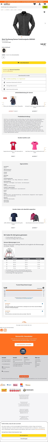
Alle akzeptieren (24, 435)
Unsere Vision (37, 359)
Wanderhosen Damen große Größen (24, 403)
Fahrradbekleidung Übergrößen (24, 394)
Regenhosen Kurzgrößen (24, 418)
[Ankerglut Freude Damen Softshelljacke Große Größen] (35, 100)
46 (3, 57)
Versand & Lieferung (28, 362)
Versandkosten (21, 378)
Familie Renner (27, 359)
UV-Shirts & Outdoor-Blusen (24, 419)
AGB (36, 362)
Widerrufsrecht (38, 361)
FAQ (25, 361)
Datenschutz (37, 363)
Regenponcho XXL (24, 417)
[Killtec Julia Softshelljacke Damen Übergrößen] (13, 100)
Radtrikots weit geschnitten (24, 397)
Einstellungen (24, 438)
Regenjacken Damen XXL (24, 412)
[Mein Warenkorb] (44, 4)
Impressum (37, 365)
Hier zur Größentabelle (8, 71)
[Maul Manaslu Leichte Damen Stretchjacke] (35, 217)
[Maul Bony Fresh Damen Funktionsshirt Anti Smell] (35, 145)
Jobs (36, 366)
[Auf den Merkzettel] (44, 12)
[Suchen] (45, 7)
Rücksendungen (27, 363)
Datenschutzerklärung (40, 429)
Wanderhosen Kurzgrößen (24, 409)
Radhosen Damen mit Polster (24, 395)
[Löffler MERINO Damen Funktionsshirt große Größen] (13, 217)
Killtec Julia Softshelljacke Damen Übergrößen (13, 106)
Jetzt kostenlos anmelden (24, 344)
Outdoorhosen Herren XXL (24, 404)
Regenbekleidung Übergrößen (24, 411)
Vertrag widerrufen (24, 376)
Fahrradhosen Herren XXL (24, 396)
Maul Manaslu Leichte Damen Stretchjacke (35, 222)
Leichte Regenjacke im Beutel (24, 416)
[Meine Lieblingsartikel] (34, 4)
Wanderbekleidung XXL (24, 402)
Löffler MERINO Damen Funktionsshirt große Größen (13, 223)
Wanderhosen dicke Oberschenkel (24, 405)
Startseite (7, 9)
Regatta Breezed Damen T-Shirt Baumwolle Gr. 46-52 (13, 152)
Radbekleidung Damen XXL (24, 398)
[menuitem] (2, 4)
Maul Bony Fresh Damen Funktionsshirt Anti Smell (35, 152)
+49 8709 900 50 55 (6, 364)
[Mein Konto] (39, 4)
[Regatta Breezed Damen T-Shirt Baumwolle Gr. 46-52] (13, 145)
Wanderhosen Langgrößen (24, 410)
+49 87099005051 (6, 371)
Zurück (2, 9)
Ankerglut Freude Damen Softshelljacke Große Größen (34, 107)
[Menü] (2, 4)
